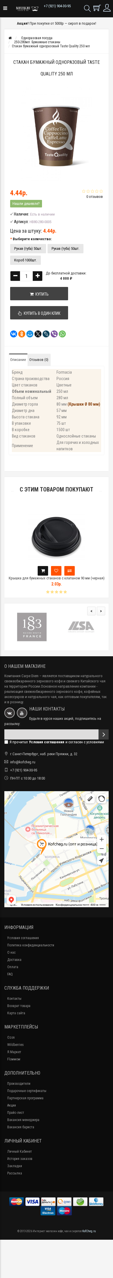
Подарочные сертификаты (26, 1091)
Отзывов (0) (38, 359)
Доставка (14, 960)
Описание (18, 359)
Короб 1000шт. (25, 260)
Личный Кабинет (19, 1151)
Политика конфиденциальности (30, 945)
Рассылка (14, 1173)
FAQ (10, 974)
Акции (11, 1105)
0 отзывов (94, 196)
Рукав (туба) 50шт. (28, 248)
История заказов (19, 1159)
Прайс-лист (15, 1113)
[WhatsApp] (60, 333)
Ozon (11, 1037)
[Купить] (43, 571)
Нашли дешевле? (26, 203)
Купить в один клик (41, 313)
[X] (36, 333)
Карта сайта (16, 1013)
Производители (18, 1084)
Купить (41, 294)
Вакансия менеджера (23, 1120)
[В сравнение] (69, 571)
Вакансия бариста (20, 1127)
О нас (11, 952)
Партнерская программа (25, 1098)
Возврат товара (18, 1006)
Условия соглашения (23, 938)
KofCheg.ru (89, 1231)
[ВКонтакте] (12, 333)
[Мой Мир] (28, 333)
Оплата (12, 967)
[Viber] (52, 333)
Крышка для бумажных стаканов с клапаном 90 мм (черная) (57, 578)
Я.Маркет (14, 1052)
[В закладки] (56, 571)
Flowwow (13, 1059)
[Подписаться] (104, 734)
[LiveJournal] (44, 333)
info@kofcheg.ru (22, 762)
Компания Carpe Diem (21, 676)
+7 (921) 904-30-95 (57, 6)
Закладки (14, 1166)
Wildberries (15, 1045)
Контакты (14, 999)
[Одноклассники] (20, 333)
